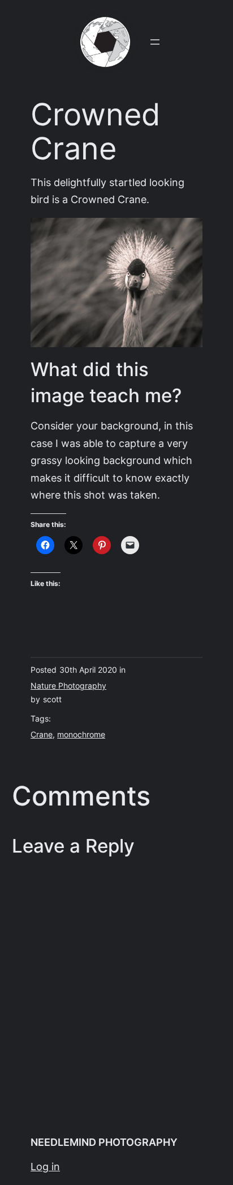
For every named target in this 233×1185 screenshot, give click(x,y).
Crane (42, 734)
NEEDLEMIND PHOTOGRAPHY (104, 1142)
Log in (45, 1167)
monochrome (81, 734)
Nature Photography (68, 685)
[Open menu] (155, 42)
